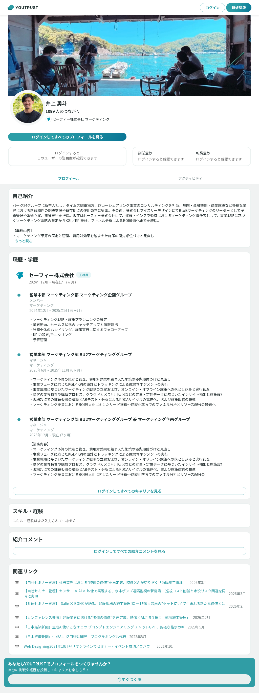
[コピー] (17, 582)
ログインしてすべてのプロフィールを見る (67, 136)
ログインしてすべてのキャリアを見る (130, 491)
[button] (129, 55)
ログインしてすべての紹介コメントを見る (129, 551)
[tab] (69, 178)
